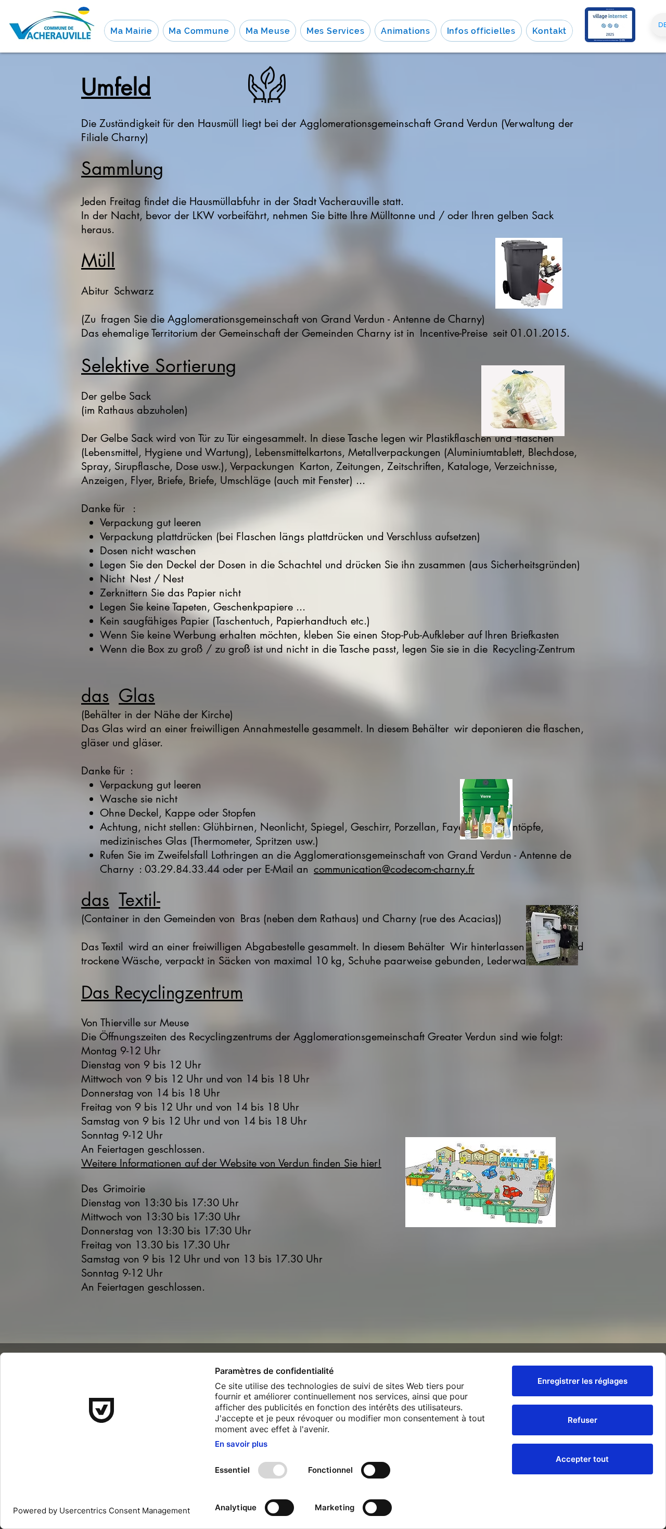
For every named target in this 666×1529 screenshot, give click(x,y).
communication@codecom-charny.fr (394, 869)
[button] (131, 31)
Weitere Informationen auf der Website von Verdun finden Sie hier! (231, 1163)
